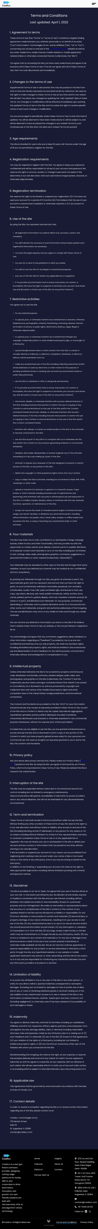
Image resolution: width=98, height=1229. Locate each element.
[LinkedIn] (86, 1211)
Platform (38, 1169)
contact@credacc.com (86, 1202)
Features (38, 1164)
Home (37, 1158)
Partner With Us (41, 1175)
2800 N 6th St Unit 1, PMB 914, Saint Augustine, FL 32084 (85, 1191)
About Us (58, 1164)
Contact (58, 1169)
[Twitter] (89, 1211)
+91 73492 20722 (85, 1206)
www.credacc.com (58, 48)
